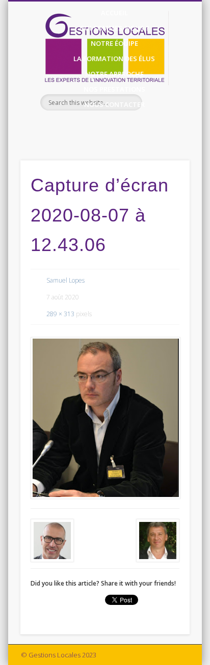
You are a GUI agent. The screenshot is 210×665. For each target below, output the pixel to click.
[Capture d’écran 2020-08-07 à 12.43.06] (105, 418)
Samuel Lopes (65, 280)
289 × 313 (60, 314)
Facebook (93, 128)
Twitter (114, 128)
